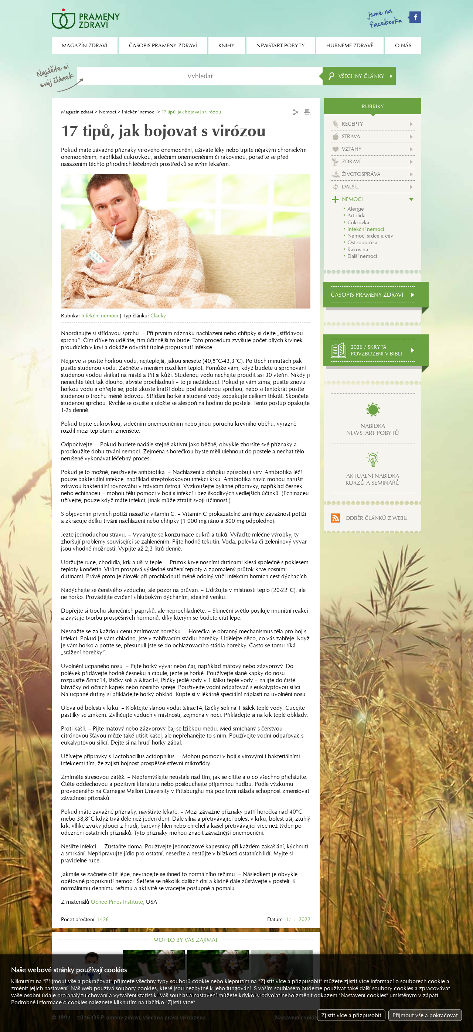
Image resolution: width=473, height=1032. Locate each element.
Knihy (226, 45)
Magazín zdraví (77, 112)
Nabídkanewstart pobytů (372, 429)
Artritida (356, 215)
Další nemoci (362, 256)
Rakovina (357, 249)
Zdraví (351, 161)
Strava (351, 136)
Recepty (352, 123)
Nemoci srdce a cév (370, 235)
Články (158, 315)
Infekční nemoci (139, 112)
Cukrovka (358, 222)
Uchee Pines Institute (117, 901)
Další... (350, 186)
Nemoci (107, 112)
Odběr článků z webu (377, 518)
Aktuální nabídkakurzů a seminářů (373, 479)
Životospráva (361, 174)
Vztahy (352, 149)
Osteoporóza (362, 242)
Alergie (355, 208)
